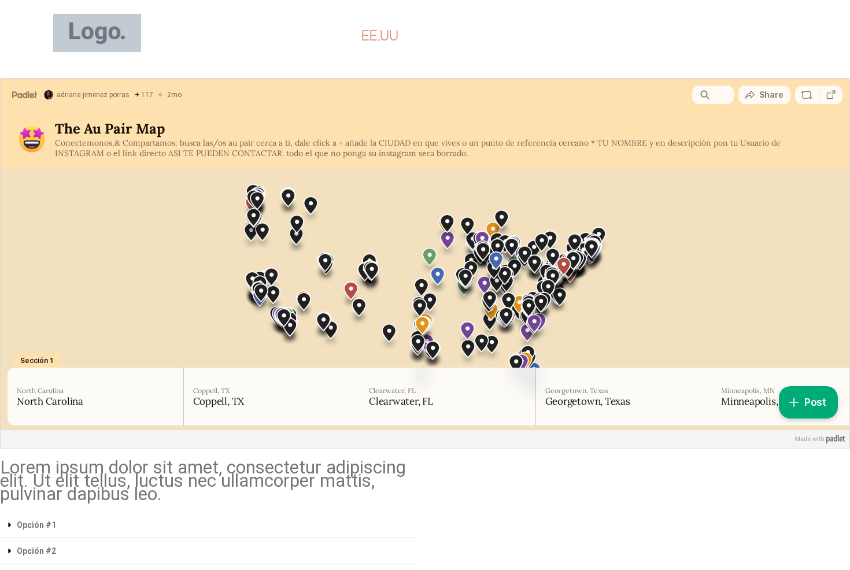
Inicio (323, 36)
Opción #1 (36, 525)
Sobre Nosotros (648, 36)
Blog (548, 36)
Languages (752, 36)
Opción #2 (36, 551)
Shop (497, 36)
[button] (209, 525)
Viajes (440, 36)
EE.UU (379, 36)
